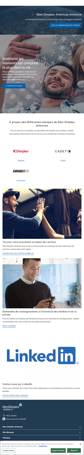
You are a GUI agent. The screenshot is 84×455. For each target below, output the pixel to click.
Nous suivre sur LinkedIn (16, 419)
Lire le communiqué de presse (65, 25)
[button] (42, 427)
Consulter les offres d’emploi (18, 253)
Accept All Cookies (58, 450)
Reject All (74, 450)
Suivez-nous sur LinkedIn (15, 395)
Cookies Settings (8, 450)
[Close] (80, 444)
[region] (42, 448)
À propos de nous (14, 86)
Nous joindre (9, 326)
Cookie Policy (42, 446)
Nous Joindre (11, 416)
